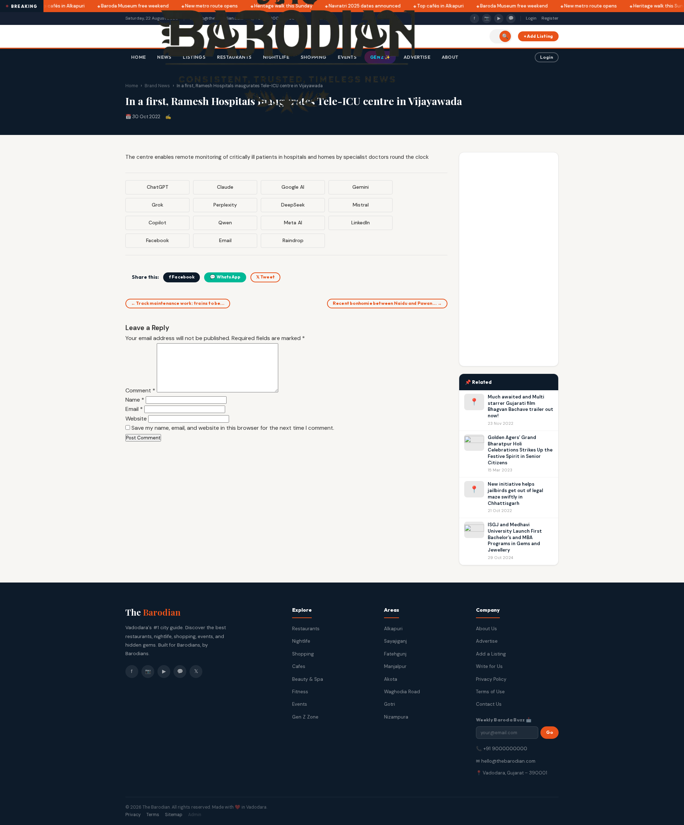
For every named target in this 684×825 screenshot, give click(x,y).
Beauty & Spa (307, 679)
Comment (140, 390)
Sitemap (173, 815)
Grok (157, 205)
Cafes (298, 666)
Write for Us (489, 666)
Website (136, 418)
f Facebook (182, 277)
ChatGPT (158, 187)
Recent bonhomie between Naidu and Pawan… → (387, 303)
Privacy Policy (491, 679)
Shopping (303, 654)
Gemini (360, 187)
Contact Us (489, 704)
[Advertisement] (508, 259)
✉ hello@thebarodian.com (505, 761)
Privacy (133, 815)
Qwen (225, 222)
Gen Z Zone (305, 717)
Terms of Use (490, 692)
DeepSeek (293, 205)
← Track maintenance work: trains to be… (178, 303)
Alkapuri (393, 629)
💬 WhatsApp (225, 277)
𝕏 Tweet (265, 277)
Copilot (157, 222)
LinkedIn (360, 222)
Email (225, 240)
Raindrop (293, 240)
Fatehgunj (395, 654)
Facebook (157, 240)
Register (550, 18)
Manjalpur (395, 666)
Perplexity (225, 205)
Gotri (389, 704)
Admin (194, 815)
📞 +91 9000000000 (501, 749)
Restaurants (306, 629)
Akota (390, 679)
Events (299, 704)
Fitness (300, 692)
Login (531, 18)
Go (549, 732)
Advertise (487, 641)
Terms (152, 815)
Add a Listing (491, 654)
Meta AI (293, 222)
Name (134, 399)
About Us (486, 629)
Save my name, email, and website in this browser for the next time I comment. (232, 428)
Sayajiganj (395, 641)
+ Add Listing (538, 36)
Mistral (361, 205)
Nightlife (301, 641)
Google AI (292, 187)
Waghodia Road (402, 692)
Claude (225, 187)
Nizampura (396, 717)
